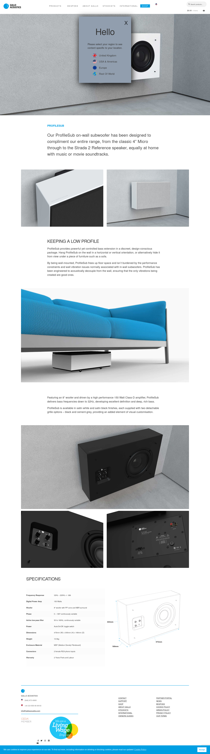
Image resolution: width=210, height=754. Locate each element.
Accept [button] (202, 750)
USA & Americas (108, 61)
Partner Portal (164, 698)
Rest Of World (106, 73)
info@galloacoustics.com (30, 710)
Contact (122, 698)
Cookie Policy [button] (140, 750)
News (159, 701)
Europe (103, 67)
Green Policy (162, 710)
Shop (145, 6)
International (129, 6)
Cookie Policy (163, 707)
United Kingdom (107, 55)
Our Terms (161, 716)
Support (122, 701)
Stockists (109, 6)
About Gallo (90, 6)
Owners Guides (125, 716)
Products (55, 6)
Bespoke (72, 6)
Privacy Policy (163, 713)
